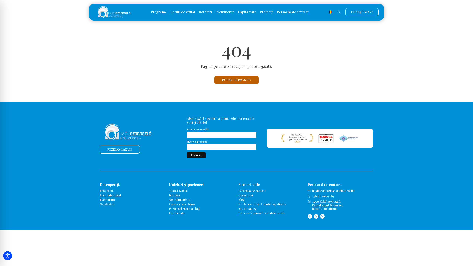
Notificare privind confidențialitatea (262, 204)
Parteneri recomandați (184, 208)
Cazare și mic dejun (182, 204)
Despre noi (245, 195)
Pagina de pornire (236, 80)
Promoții (266, 12)
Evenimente (224, 12)
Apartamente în (179, 199)
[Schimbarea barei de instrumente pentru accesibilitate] (7, 255)
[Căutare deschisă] (339, 12)
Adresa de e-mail (198, 129)
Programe (159, 12)
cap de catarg (247, 208)
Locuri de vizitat (183, 12)
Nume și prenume (197, 141)
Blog (241, 199)
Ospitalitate (247, 12)
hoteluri (205, 12)
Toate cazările (178, 190)
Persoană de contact (292, 12)
